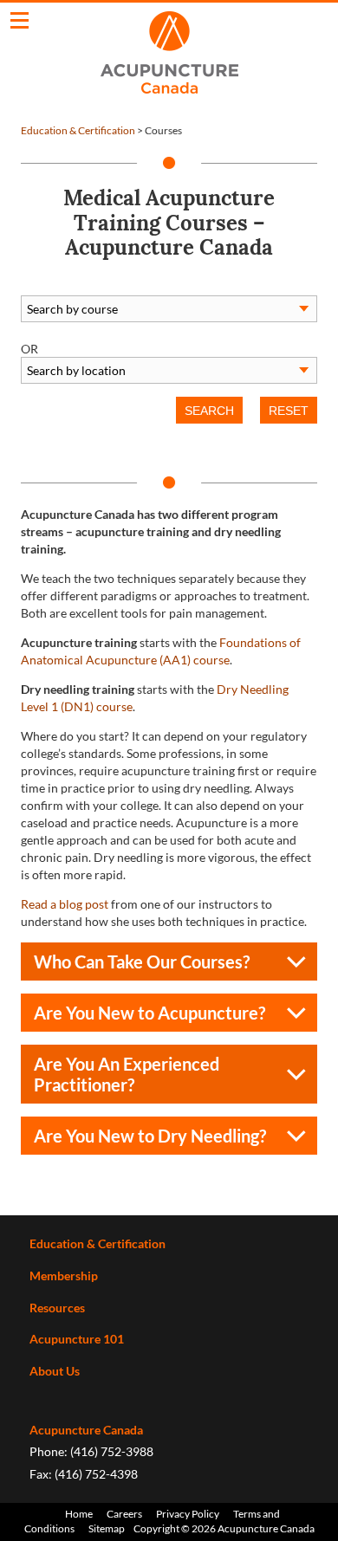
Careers (124, 1513)
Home (79, 1513)
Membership (63, 1275)
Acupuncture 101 (76, 1338)
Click (19, 20)
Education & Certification (78, 130)
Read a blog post (64, 904)
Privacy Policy (187, 1513)
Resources (57, 1307)
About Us (54, 1370)
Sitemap (106, 1528)
